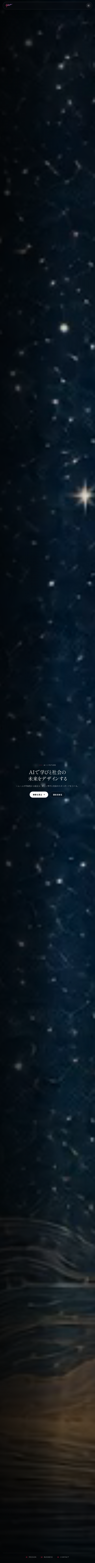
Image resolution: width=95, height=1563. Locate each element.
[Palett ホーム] (11, 5)
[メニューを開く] (88, 5)
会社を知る (57, 794)
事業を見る (37, 794)
